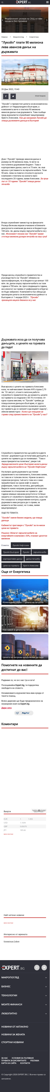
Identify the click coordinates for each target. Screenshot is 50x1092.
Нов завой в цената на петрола (19, 629)
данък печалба (33, 559)
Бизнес (5, 986)
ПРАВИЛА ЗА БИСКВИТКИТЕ (13, 1060)
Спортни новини (12, 1042)
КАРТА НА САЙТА (8, 1063)
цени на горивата (11, 565)
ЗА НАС (4, 1058)
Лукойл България (11, 552)
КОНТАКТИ (25, 1063)
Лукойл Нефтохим (21, 545)
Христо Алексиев (30, 565)
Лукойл (26, 552)
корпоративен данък (12, 559)
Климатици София (11, 941)
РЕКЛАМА (34, 1060)
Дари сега (6, 707)
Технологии (9, 995)
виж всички (8, 923)
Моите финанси (11, 1004)
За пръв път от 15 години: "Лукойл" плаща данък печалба (24, 181)
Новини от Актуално (14, 1026)
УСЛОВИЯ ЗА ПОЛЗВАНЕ (23, 1058)
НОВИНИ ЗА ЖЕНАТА (13, 1034)
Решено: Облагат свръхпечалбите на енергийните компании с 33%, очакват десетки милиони (24, 536)
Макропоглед (10, 977)
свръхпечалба (39, 552)
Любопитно (9, 1013)
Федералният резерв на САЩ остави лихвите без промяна (23, 19)
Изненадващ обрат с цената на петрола (23, 602)
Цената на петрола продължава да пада (23, 657)
